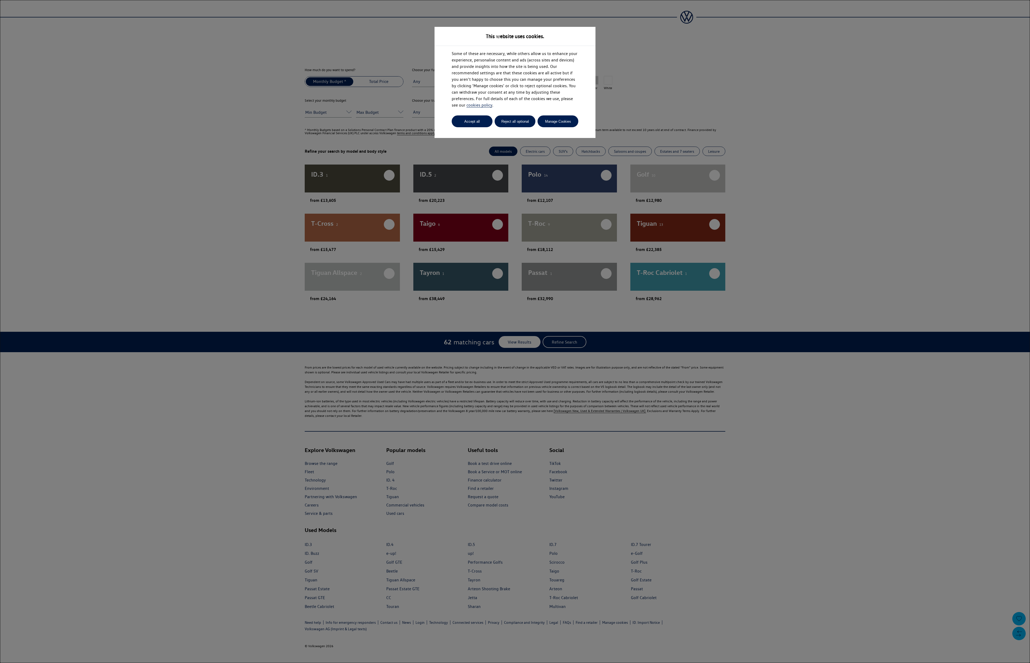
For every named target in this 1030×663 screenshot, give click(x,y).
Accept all (472, 121)
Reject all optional (515, 121)
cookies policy (479, 105)
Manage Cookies (558, 121)
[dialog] (515, 331)
